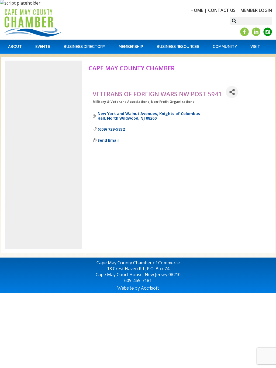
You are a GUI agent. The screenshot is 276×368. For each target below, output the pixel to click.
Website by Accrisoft (138, 288)
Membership (131, 46)
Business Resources (178, 46)
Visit (255, 46)
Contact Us (222, 10)
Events (42, 46)
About (15, 46)
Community (225, 46)
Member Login (256, 10)
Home (197, 10)
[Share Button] (232, 92)
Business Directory (84, 46)
